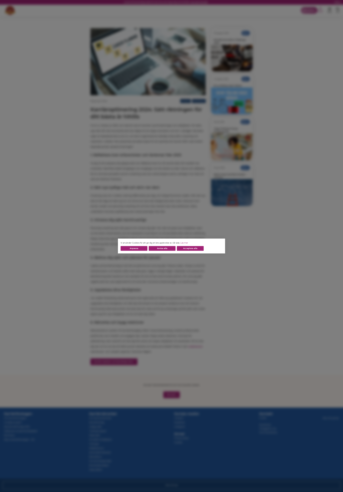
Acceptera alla (190, 248)
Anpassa (134, 248)
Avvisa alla (162, 248)
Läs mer (184, 243)
